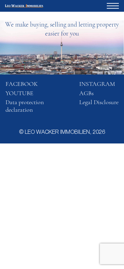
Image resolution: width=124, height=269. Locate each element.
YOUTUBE (19, 93)
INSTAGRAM (97, 84)
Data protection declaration (25, 105)
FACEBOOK (22, 84)
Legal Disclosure (98, 102)
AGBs (86, 93)
